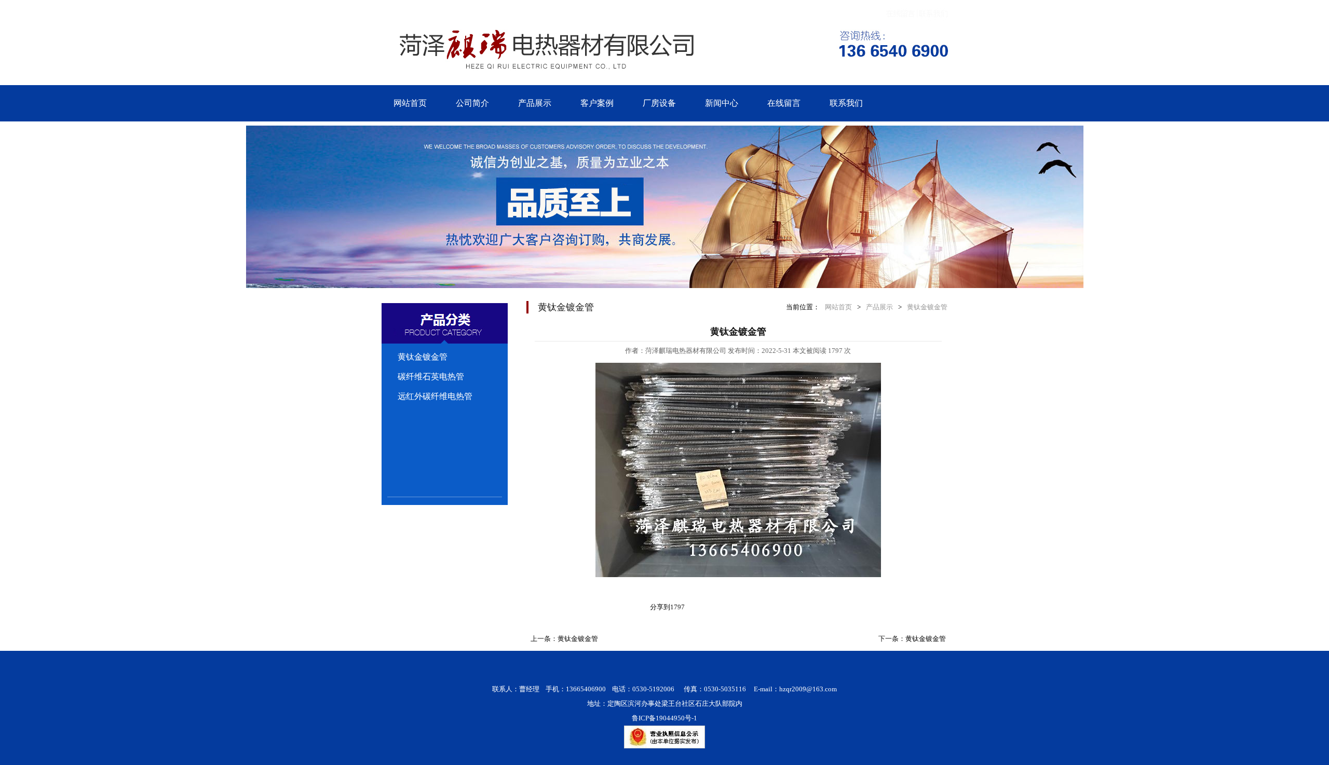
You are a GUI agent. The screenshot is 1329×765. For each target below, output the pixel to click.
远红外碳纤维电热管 (435, 396)
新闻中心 (721, 103)
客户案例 (597, 103)
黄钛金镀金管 (422, 356)
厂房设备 (659, 103)
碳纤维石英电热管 (431, 376)
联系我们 (846, 103)
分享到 (660, 607)
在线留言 (784, 103)
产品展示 (534, 103)
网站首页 (410, 103)
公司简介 (472, 103)
